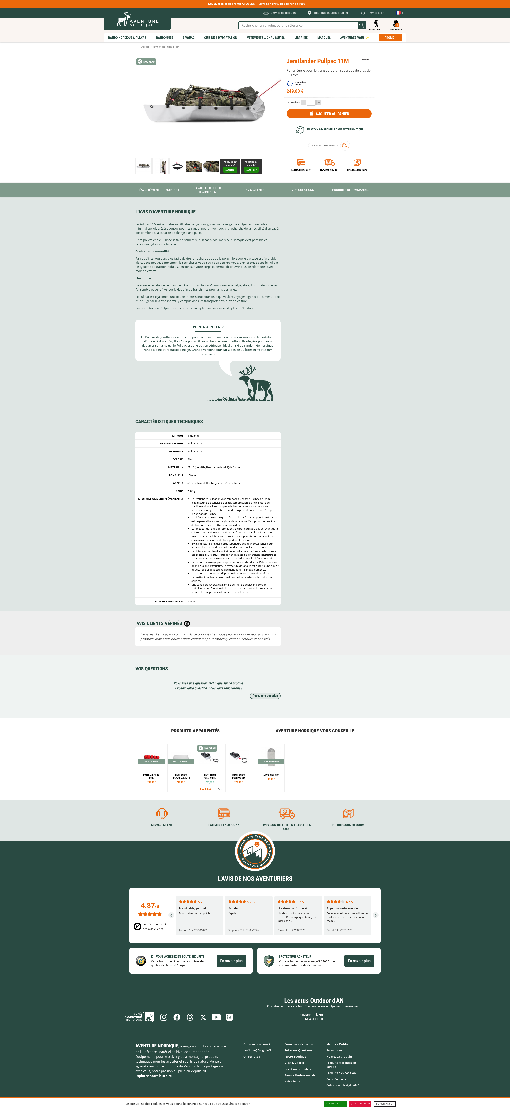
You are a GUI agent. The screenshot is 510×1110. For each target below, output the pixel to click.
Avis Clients (255, 190)
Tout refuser (362, 1104)
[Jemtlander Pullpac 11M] (143, 166)
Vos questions (303, 190)
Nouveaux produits (339, 1056)
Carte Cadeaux (336, 1079)
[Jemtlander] (365, 60)
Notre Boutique (295, 1056)
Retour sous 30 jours (357, 170)
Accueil (145, 46)
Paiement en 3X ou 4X (301, 170)
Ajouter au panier (332, 113)
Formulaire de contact (300, 1044)
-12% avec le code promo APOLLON (231, 4)
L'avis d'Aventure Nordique (159, 190)
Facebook (177, 1017)
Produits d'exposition (341, 1073)
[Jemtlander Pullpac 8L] (209, 768)
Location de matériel (299, 1069)
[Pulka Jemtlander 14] (151, 768)
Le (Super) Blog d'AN (257, 1050)
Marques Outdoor (338, 1044)
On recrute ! (251, 1056)
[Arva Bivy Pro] (271, 768)
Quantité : (293, 102)
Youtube (216, 1017)
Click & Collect (294, 1063)
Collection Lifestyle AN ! (342, 1085)
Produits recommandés (350, 190)
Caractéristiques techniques (207, 190)
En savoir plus (231, 960)
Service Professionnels (300, 1075)
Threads (190, 1017)
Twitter (203, 1017)
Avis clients (292, 1081)
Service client (162, 825)
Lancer (362, 25)
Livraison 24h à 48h (329, 170)
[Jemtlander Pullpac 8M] (239, 768)
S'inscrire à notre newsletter (314, 1017)
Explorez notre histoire (153, 1076)
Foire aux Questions (298, 1050)
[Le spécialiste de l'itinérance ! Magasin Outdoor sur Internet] (137, 19)
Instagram (164, 1017)
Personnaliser (384, 1104)
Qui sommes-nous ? (256, 1044)
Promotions (334, 1050)
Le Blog (140, 1017)
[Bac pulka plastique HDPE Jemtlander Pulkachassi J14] (181, 768)
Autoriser (230, 169)
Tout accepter (337, 1104)
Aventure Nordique (156, 1046)
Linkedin (229, 1017)
